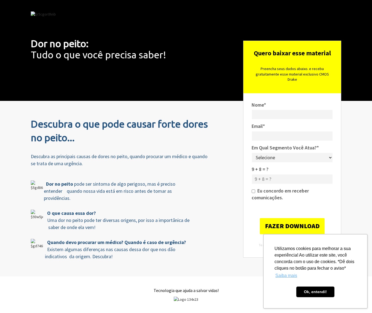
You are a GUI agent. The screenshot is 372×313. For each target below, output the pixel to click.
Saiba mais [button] (286, 275)
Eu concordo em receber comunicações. (280, 194)
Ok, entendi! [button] (315, 292)
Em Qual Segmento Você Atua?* (285, 148)
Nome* (259, 105)
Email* (258, 126)
